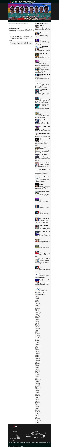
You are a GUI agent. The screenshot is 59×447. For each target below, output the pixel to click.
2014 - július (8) (37, 397)
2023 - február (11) (37, 325)
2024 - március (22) (37, 316)
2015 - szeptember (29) (38, 387)
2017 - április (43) (37, 374)
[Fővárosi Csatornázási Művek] (30, 437)
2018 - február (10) (37, 367)
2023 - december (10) (37, 318)
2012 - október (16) (37, 411)
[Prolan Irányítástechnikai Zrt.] (39, 437)
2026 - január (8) (37, 301)
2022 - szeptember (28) (38, 329)
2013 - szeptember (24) (38, 403)
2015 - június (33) (37, 389)
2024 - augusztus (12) (37, 313)
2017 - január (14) (37, 376)
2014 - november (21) (37, 394)
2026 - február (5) (37, 300)
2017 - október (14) (37, 370)
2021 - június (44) (37, 339)
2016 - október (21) (37, 378)
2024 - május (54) (37, 315)
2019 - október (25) (37, 353)
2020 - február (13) (37, 350)
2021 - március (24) (37, 341)
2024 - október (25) (37, 311)
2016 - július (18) (37, 380)
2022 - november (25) (37, 327)
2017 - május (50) (37, 373)
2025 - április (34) (37, 307)
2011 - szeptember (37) (38, 420)
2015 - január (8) (37, 393)
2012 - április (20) (37, 415)
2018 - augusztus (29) (37, 363)
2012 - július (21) (37, 413)
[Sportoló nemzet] (35, 437)
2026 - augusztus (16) (37, 296)
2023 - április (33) (37, 324)
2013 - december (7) (37, 401)
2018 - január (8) (37, 368)
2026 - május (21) (37, 298)
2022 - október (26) (37, 328)
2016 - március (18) (37, 383)
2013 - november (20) (37, 402)
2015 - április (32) (37, 391)
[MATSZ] (15, 428)
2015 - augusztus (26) (37, 388)
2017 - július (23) (37, 372)
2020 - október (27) (37, 345)
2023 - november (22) (37, 319)
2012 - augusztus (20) (37, 412)
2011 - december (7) (37, 418)
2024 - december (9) (37, 310)
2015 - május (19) (37, 390)
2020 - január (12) (37, 351)
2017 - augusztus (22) (37, 371)
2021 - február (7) (37, 342)
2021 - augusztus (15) (37, 338)
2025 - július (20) (37, 305)
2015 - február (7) (37, 392)
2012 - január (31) (37, 417)
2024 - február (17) (37, 317)
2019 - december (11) (37, 352)
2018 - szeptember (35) (38, 362)
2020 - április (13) (37, 349)
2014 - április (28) (37, 399)
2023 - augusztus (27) (37, 321)
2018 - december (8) (37, 360)
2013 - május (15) (37, 406)
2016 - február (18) (37, 384)
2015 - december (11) (37, 385)
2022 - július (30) (37, 330)
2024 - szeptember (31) (38, 312)
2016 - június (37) (37, 381)
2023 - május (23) (37, 323)
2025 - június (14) (37, 306)
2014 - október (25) (37, 395)
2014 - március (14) (37, 400)
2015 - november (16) (37, 386)
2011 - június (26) (37, 422)
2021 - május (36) (37, 340)
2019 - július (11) (37, 355)
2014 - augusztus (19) (37, 396)
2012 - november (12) (37, 410)
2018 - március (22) (37, 366)
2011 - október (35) (37, 419)
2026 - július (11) (37, 297)
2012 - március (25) (37, 416)
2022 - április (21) (37, 332)
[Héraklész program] (45, 434)
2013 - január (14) (37, 409)
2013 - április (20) (37, 407)
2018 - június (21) (37, 364)
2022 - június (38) (37, 331)
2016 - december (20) (37, 377)
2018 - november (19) (37, 361)
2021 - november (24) (37, 336)
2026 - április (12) (37, 299)
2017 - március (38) (37, 375)
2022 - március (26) (37, 333)
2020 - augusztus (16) (37, 346)
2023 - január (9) (37, 326)
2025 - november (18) (37, 302)
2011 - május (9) (37, 423)
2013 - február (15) (37, 408)
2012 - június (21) (37, 414)
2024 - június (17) (37, 314)
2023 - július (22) (37, 322)
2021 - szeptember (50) (38, 337)
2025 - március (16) (37, 308)
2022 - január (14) (37, 334)
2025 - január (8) (37, 309)
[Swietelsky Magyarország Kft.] (32, 434)
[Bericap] (41, 434)
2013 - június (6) (37, 405)
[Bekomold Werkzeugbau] (28, 434)
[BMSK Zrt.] (36, 434)
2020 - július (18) (37, 347)
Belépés (49, 2)
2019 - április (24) (37, 357)
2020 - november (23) (37, 344)
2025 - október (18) (37, 303)
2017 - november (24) (37, 369)
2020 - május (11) (37, 348)
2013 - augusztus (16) (37, 404)
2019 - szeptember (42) (38, 354)
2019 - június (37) (37, 356)
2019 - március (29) (37, 358)
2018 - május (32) (37, 365)
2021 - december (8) (37, 335)
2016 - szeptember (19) (38, 379)
